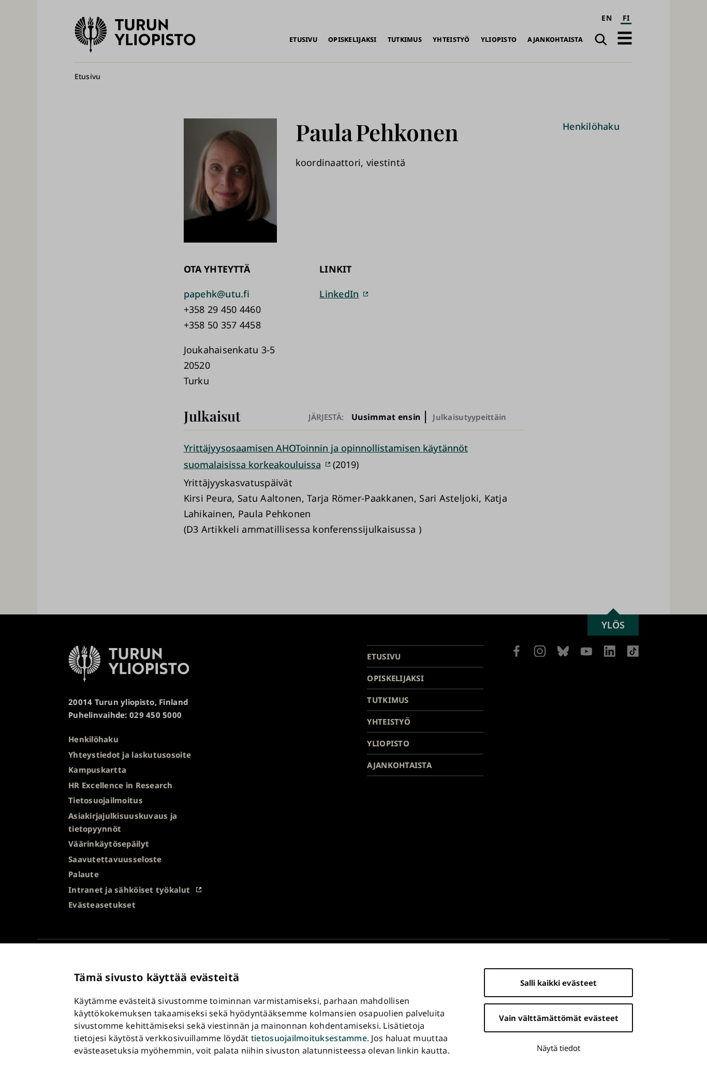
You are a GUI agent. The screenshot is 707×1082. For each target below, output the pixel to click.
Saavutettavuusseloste (115, 859)
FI (626, 18)
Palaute (83, 874)
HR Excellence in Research (120, 785)
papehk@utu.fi (217, 294)
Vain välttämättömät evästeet (558, 1018)
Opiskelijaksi (352, 39)
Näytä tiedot (558, 1048)
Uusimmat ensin (386, 416)
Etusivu (303, 39)
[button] (624, 38)
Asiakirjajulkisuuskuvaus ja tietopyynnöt (122, 822)
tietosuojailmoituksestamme (309, 1038)
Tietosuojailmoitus (105, 800)
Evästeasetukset (102, 904)
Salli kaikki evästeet (558, 983)
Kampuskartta (97, 769)
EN (606, 18)
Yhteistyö (451, 39)
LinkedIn (339, 294)
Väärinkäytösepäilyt (108, 843)
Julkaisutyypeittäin (469, 417)
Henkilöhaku (591, 126)
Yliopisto (499, 39)
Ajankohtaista (555, 39)
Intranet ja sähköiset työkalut (129, 889)
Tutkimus (405, 39)
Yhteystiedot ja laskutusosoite (129, 754)
